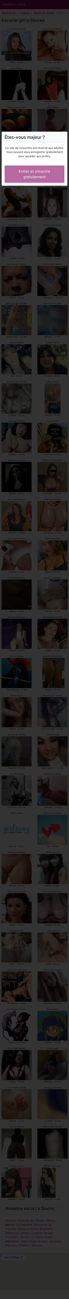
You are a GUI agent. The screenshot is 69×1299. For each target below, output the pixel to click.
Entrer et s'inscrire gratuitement (34, 174)
